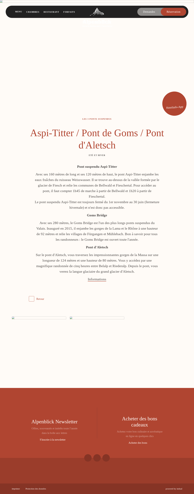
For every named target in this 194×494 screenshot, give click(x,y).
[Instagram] (97, 458)
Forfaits (69, 12)
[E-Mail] (106, 458)
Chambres (32, 12)
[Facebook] (88, 458)
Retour (40, 298)
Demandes (149, 11)
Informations (97, 279)
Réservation (173, 11)
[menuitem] (16, 488)
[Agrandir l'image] (39, 343)
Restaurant (51, 12)
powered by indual (174, 489)
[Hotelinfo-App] (174, 103)
